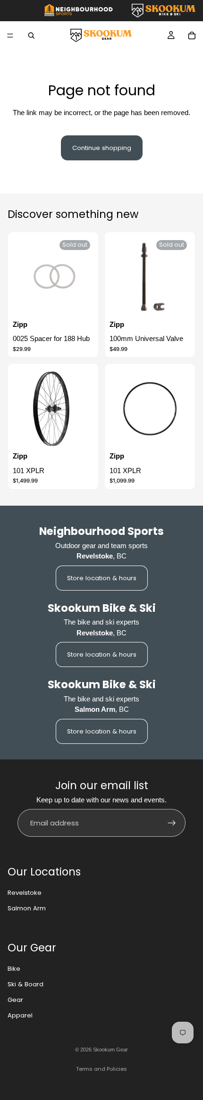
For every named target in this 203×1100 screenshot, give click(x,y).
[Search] (31, 35)
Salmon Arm (27, 908)
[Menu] (10, 35)
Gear (15, 999)
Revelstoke (25, 892)
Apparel (20, 1015)
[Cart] (191, 35)
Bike (14, 968)
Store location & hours (101, 578)
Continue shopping (101, 147)
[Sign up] (172, 823)
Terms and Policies (101, 1069)
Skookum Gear (110, 1049)
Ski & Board (25, 984)
